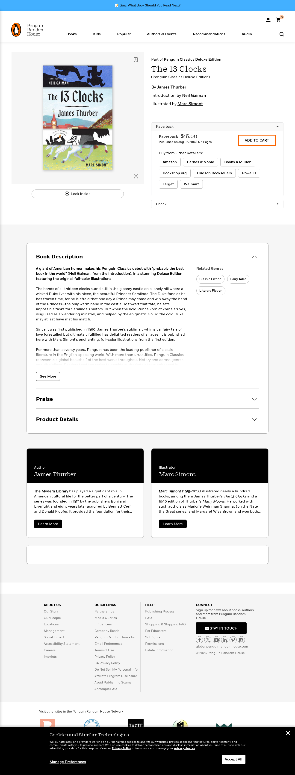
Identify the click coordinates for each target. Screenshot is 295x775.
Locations (51, 624)
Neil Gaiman (194, 95)
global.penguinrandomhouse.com (222, 646)
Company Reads (106, 631)
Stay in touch (223, 628)
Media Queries (105, 618)
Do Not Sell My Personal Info (116, 669)
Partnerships (104, 611)
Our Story (51, 611)
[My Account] (268, 18)
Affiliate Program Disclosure (115, 676)
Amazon (170, 162)
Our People (52, 618)
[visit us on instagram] (241, 639)
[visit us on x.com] (207, 639)
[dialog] (147, 751)
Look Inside (80, 193)
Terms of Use (104, 650)
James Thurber (171, 87)
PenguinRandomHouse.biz (115, 637)
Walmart (191, 184)
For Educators (155, 631)
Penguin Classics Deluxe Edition (192, 59)
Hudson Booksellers (214, 173)
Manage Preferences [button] (68, 762)
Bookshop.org (175, 173)
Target (168, 184)
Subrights (152, 637)
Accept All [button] (233, 759)
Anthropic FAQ (105, 689)
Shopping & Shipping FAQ (165, 624)
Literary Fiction (210, 290)
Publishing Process (159, 611)
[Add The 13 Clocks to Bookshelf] (135, 59)
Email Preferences (108, 644)
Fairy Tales (238, 279)
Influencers (103, 624)
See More (48, 376)
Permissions (154, 644)
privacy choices (184, 748)
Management (54, 631)
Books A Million (237, 162)
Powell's (249, 173)
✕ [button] (288, 733)
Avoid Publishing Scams (112, 682)
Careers (50, 650)
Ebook (217, 204)
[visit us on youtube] (216, 639)
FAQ (148, 618)
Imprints (50, 656)
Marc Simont (190, 104)
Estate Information (159, 650)
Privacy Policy (104, 656)
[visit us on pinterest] (233, 639)
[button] (71, 34)
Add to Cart (257, 140)
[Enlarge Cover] (136, 176)
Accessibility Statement (62, 644)
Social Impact (54, 637)
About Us (52, 605)
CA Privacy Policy (107, 663)
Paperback (217, 126)
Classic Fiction (210, 279)
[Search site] (282, 34)
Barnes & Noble (200, 162)
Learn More (50, 524)
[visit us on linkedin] (224, 639)
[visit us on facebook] (199, 639)
